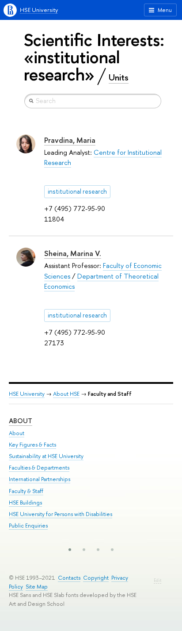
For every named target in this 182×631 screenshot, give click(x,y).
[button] (70, 550)
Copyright (96, 577)
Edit (157, 580)
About (20, 420)
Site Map (37, 586)
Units (119, 77)
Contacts (69, 577)
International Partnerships (39, 479)
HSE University (39, 10)
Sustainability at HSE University (46, 456)
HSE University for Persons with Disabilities (60, 514)
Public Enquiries (28, 525)
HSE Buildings (25, 502)
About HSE (66, 394)
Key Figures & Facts (32, 444)
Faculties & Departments (39, 467)
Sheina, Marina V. (72, 253)
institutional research (77, 191)
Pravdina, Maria (69, 140)
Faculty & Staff (26, 491)
